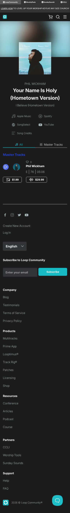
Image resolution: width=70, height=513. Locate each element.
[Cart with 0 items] (50, 17)
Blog (6, 297)
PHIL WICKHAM (35, 84)
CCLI (6, 447)
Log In (7, 232)
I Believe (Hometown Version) (35, 105)
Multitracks (10, 338)
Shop (6, 385)
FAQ (5, 488)
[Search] (58, 17)
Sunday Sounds (13, 463)
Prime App (10, 346)
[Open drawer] (65, 17)
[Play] (6, 167)
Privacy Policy (12, 321)
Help (6, 480)
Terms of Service (14, 313)
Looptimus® (10, 354)
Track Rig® (10, 362)
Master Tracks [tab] (53, 144)
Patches (8, 370)
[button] (6, 167)
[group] (12, 180)
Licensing (9, 378)
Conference (10, 403)
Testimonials (11, 305)
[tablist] (35, 144)
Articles (8, 411)
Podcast (8, 419)
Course (7, 427)
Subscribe (52, 271)
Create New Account (16, 226)
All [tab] (21, 144)
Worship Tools (12, 455)
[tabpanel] (35, 171)
